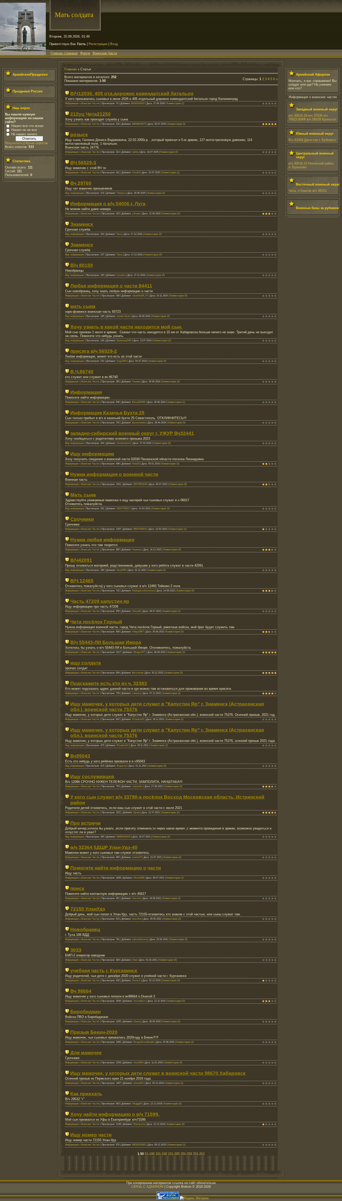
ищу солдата (85, 662)
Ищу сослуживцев (92, 776)
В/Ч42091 (81, 560)
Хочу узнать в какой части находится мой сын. (126, 326)
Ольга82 (136, 611)
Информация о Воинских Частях (82, 103)
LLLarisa (121, 275)
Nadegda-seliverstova (143, 590)
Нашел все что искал (27, 126)
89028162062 (139, 1144)
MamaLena (139, 1124)
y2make (136, 213)
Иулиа (136, 812)
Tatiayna (121, 193)
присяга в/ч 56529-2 (93, 351)
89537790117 (123, 508)
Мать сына (83, 494)
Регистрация (98, 44)
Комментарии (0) (169, 152)
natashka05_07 (140, 295)
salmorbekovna (140, 939)
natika (135, 152)
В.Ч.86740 (81, 371)
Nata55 (136, 463)
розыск (79, 134)
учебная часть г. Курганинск (103, 970)
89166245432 (138, 103)
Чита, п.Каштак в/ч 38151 (307, 191)
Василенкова (139, 422)
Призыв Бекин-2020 (93, 1032)
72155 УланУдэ (87, 909)
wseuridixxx (139, 1001)
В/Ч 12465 (81, 580)
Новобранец (85, 929)
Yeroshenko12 (124, 443)
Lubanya (136, 693)
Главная (70, 69)
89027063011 (140, 529)
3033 (75, 950)
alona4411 (138, 1083)
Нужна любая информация (102, 539)
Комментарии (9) (178, 484)
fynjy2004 (122, 361)
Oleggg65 (137, 1103)
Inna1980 (138, 1062)
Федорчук (122, 766)
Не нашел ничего (24, 134)
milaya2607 (138, 631)
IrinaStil (136, 172)
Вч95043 (80, 756)
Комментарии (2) (170, 463)
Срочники (82, 519)
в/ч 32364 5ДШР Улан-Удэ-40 (103, 847)
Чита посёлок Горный (96, 621)
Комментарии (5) (177, 124)
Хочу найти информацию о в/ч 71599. (114, 1114)
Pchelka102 (138, 719)
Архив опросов (36, 143)
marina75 (137, 857)
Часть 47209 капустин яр (99, 601)
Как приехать (86, 1093)
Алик (134, 960)
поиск (77, 888)
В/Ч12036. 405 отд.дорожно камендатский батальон (131, 93)
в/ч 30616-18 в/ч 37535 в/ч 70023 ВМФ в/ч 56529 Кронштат (312, 117)
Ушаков (136, 381)
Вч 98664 (80, 991)
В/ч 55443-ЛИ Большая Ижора (105, 642)
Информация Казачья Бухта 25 (107, 412)
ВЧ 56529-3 (83, 162)
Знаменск (81, 224)
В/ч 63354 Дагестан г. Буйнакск (312, 140)
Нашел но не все (24, 130)
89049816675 (139, 124)
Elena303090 (138, 402)
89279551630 (140, 484)
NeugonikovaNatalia (143, 1042)
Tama (119, 234)
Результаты (14, 143)
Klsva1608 (138, 878)
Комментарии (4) (172, 857)
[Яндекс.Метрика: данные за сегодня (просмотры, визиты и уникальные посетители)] (194, 1198)
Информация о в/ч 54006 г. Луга (107, 203)
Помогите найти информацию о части (115, 868)
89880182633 (123, 836)
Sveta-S (136, 980)
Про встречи (85, 823)
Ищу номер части (91, 1134)
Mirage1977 (139, 652)
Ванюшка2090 (124, 340)
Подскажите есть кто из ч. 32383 (108, 683)
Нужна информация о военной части (114, 474)
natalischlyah (123, 316)
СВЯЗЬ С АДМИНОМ (147, 1186)
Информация (86, 392)
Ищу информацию (74, 193)
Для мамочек (86, 1052)
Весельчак (137, 672)
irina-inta (136, 898)
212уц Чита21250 (90, 114)
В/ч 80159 (81, 265)
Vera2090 (121, 570)
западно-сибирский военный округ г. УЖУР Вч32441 (132, 433)
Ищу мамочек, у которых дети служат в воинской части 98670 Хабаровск (158, 1073)
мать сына (82, 306)
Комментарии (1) (175, 103)
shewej (137, 1021)
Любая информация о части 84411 (111, 285)
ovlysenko (137, 786)
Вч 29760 (80, 183)
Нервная (136, 549)
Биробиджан (85, 1011)
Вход (114, 44)
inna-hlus (136, 919)
